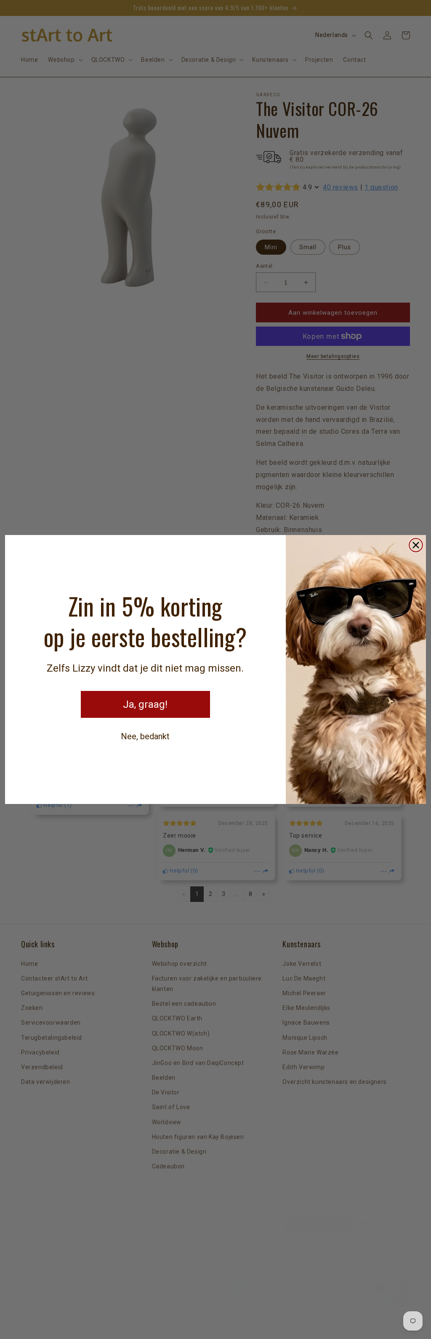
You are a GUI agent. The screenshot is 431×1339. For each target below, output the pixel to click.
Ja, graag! (145, 704)
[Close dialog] (416, 545)
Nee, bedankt (145, 736)
